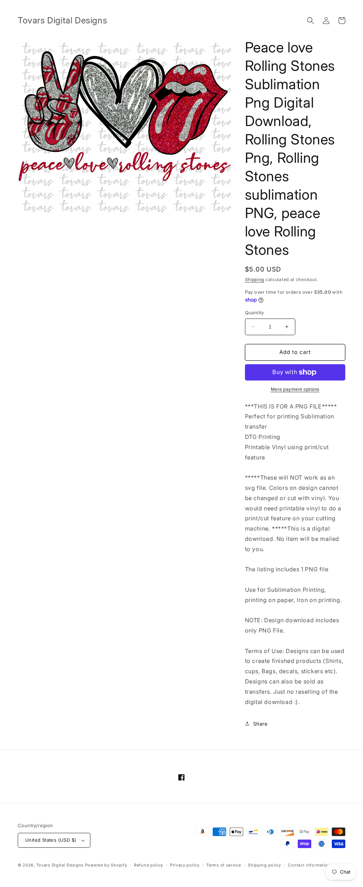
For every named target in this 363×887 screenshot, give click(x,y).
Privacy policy (185, 865)
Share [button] (260, 724)
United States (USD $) (50, 840)
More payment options (295, 389)
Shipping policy (264, 865)
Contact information (309, 865)
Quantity (254, 312)
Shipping (254, 279)
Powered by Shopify (106, 865)
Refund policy (148, 865)
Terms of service (223, 865)
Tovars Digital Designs (60, 865)
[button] (310, 20)
